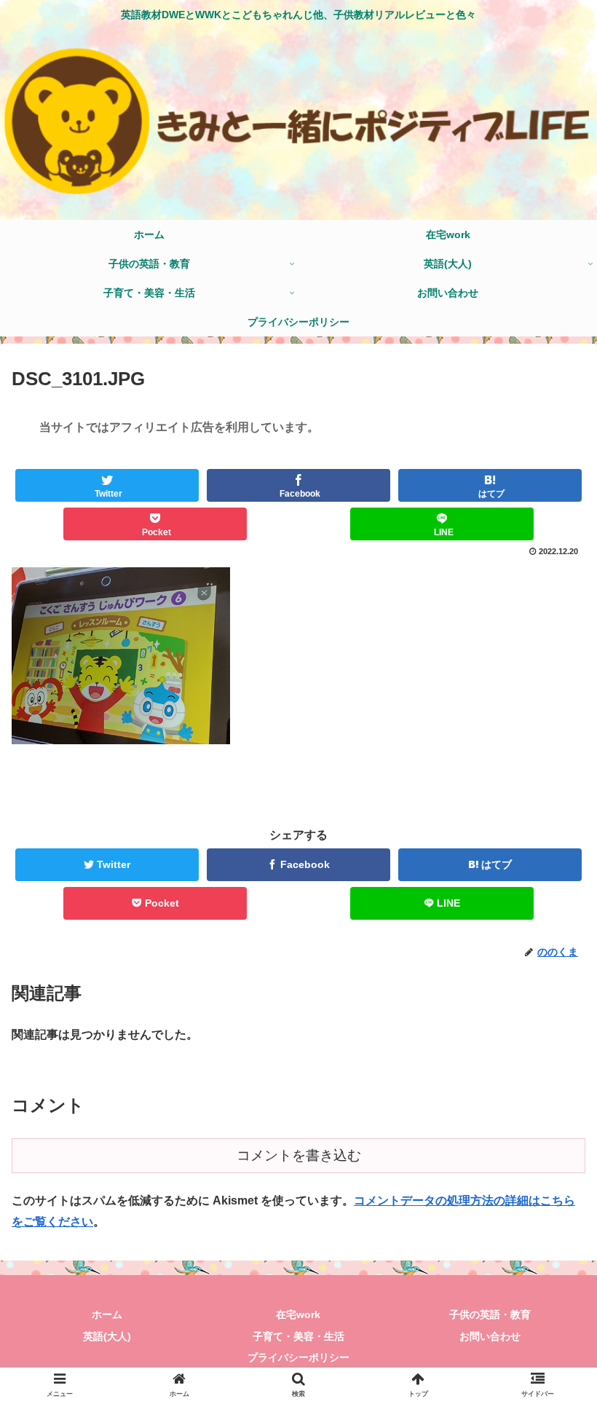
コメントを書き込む (299, 1155)
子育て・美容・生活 (298, 1336)
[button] (552, 1239)
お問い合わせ (490, 1336)
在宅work (298, 1314)
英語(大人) (107, 1336)
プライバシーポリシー (298, 1357)
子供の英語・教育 (490, 1314)
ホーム (107, 1314)
